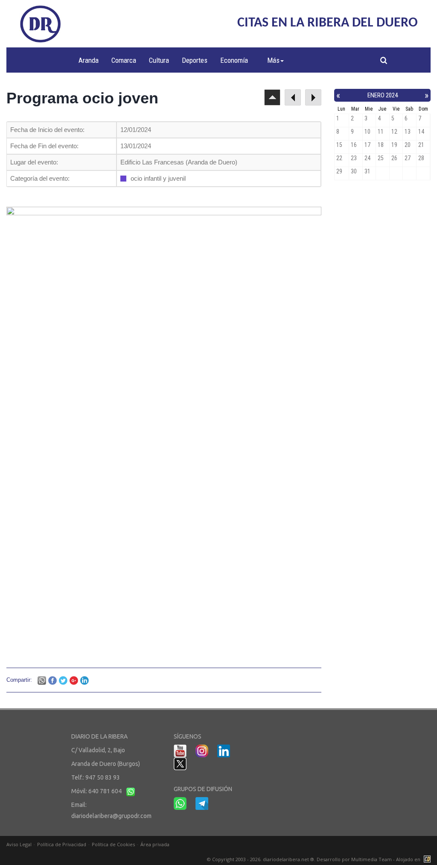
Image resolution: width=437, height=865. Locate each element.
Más (273, 60)
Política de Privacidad (61, 844)
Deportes (194, 60)
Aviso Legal (19, 844)
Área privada (154, 844)
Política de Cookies (113, 844)
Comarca (123, 60)
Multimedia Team (371, 859)
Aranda (89, 60)
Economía (234, 60)
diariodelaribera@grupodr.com (111, 815)
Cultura (159, 60)
